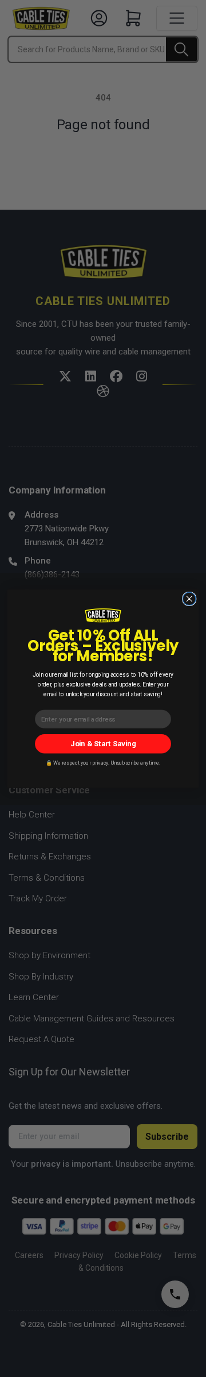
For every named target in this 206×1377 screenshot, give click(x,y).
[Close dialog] (189, 598)
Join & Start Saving (103, 743)
